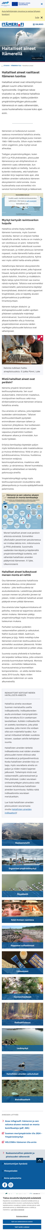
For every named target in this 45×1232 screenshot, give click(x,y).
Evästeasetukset (22, 1216)
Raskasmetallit (22, 842)
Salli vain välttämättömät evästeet (22, 1221)
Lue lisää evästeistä (17, 1210)
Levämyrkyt (22, 1048)
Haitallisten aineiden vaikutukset (22, 1073)
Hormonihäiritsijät (22, 996)
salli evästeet (31, 201)
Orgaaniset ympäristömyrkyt (22, 868)
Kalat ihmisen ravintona (22, 919)
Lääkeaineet (22, 971)
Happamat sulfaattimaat (22, 945)
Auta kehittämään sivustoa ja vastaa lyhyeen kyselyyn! (21, 13)
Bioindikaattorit (22, 1099)
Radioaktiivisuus (22, 1022)
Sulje (37, 17)
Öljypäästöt (22, 894)
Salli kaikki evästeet (22, 1227)
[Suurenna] (40, 338)
